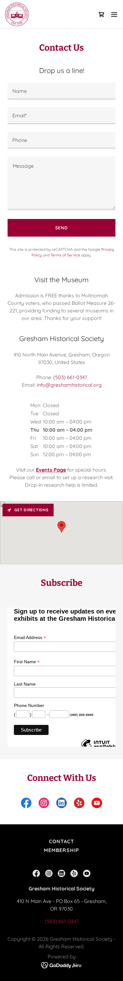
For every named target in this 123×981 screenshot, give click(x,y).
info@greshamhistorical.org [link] (69, 385)
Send (61, 228)
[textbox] (61, 91)
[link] (17, 14)
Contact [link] (61, 841)
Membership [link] (61, 850)
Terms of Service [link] (65, 255)
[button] (101, 14)
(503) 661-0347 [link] (70, 377)
